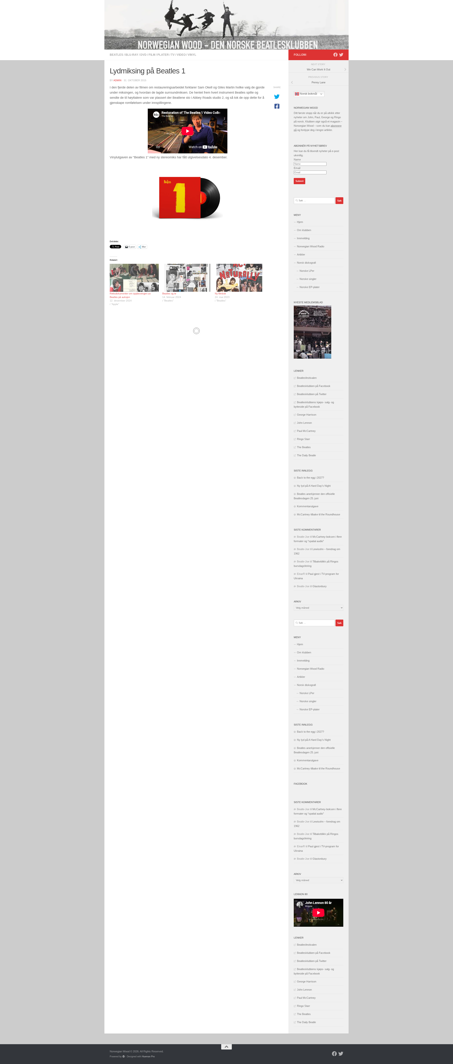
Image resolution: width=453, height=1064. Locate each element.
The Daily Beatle (306, 455)
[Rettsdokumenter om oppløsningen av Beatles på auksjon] (134, 278)
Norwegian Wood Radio (310, 246)
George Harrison (306, 414)
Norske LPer (307, 270)
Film (152, 54)
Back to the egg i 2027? (310, 477)
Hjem (300, 221)
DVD (143, 54)
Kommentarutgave (307, 506)
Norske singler (308, 278)
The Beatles (304, 447)
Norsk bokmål (308, 93)
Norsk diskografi (306, 262)
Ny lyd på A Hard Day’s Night (314, 485)
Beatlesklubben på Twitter (311, 394)
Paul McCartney (306, 430)
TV (173, 54)
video (181, 54)
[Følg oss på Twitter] (341, 55)
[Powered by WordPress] (123, 1056)
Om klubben (304, 230)
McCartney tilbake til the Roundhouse (318, 514)
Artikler (301, 254)
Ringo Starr (303, 439)
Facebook (300, 783)
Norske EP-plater (310, 287)
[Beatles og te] (186, 278)
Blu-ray (131, 54)
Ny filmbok (220, 293)
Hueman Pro (148, 1056)
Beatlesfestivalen (307, 377)
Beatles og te (169, 293)
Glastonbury (319, 586)
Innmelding (303, 238)
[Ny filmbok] (239, 278)
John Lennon (304, 422)
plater (163, 54)
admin (117, 80)
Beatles (116, 54)
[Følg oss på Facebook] (335, 55)
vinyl (192, 54)
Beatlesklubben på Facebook (313, 385)
